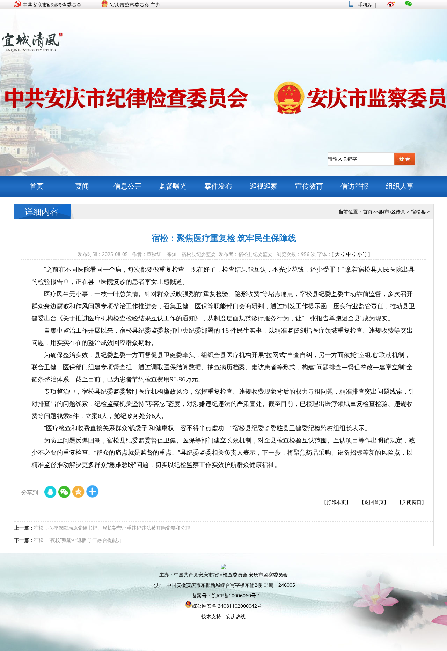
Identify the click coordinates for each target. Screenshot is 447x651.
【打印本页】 (336, 502)
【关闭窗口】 (411, 502)
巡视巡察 (264, 186)
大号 (340, 254)
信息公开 (127, 186)
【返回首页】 (374, 502)
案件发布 (218, 186)
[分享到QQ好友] (50, 492)
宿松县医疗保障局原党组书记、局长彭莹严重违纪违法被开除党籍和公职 (112, 527)
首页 (37, 186)
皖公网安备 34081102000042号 (227, 606)
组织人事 (400, 186)
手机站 (365, 4)
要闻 (82, 186)
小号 (362, 254)
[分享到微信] (64, 492)
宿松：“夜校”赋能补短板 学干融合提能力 (78, 540)
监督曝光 (173, 186)
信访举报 (354, 186)
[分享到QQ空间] (78, 492)
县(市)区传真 (391, 211)
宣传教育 (309, 186)
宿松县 (418, 211)
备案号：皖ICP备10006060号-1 (226, 595)
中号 (351, 254)
